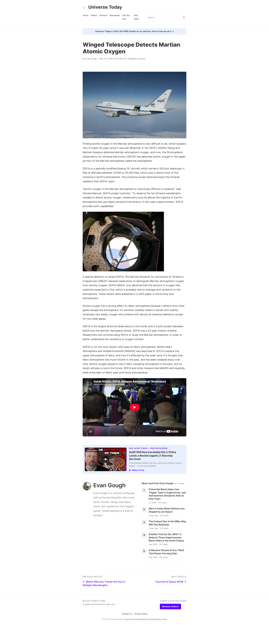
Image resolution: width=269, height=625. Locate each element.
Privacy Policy (141, 614)
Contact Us (127, 614)
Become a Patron (170, 606)
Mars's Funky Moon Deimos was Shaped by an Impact (167, 510)
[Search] (183, 17)
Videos (94, 15)
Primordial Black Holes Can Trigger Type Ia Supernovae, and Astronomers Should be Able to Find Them (167, 494)
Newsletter (115, 15)
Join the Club (126, 17)
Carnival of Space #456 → (171, 581)
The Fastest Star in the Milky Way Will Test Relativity (167, 523)
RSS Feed (136, 17)
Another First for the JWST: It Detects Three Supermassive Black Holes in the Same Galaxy (166, 537)
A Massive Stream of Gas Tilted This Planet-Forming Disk (166, 552)
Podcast (103, 15)
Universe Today (105, 7)
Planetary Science (136, 58)
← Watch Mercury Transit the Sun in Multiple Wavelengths (104, 583)
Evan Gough (91, 58)
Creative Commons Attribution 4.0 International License (145, 619)
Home (85, 15)
